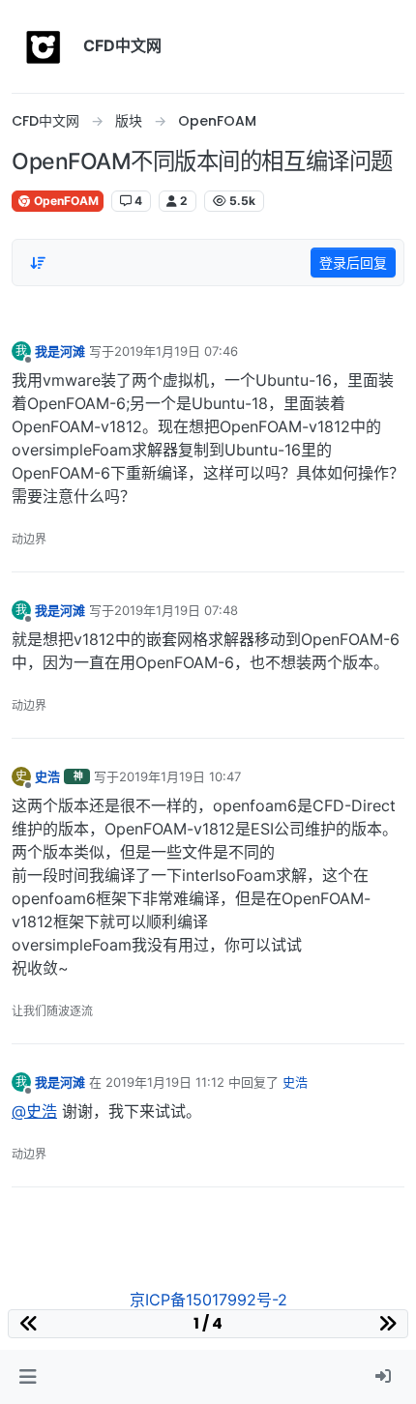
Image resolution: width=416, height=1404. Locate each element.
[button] (27, 1377)
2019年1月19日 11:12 (164, 1082)
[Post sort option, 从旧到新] (37, 263)
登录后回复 (353, 262)
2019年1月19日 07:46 (176, 351)
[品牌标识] (43, 46)
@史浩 (34, 1111)
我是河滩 (60, 351)
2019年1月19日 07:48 (176, 610)
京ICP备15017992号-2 (208, 1299)
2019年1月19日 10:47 (180, 776)
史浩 (47, 776)
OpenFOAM (65, 200)
